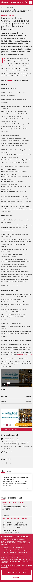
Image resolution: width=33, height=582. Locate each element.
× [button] (31, 535)
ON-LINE (9, 80)
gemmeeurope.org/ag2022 (24, 354)
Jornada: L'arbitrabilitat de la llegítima (14, 507)
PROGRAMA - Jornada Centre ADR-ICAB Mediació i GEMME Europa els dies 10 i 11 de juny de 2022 (16, 483)
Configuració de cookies (16, 572)
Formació (10, 7)
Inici (2, 7)
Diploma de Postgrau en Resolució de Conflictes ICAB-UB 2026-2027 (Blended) (15, 524)
